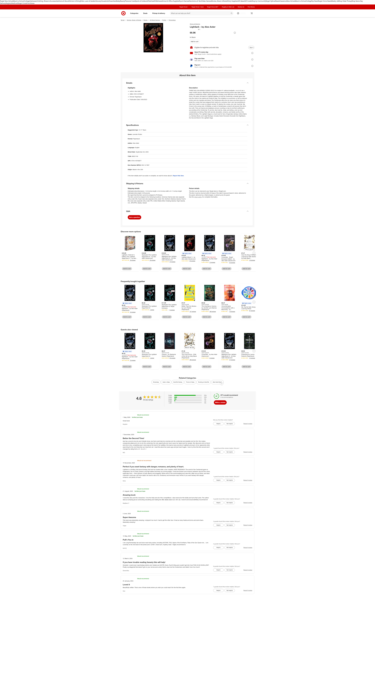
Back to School (18, 1)
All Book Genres (155, 20)
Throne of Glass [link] (190, 382)
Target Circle (22, 3)
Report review (247, 423)
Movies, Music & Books (219, 1)
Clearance (283, 1)
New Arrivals (291, 1)
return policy (198, 197)
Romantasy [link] (156, 382)
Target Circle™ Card (198, 7)
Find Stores (30, 3)
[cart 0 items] (252, 13)
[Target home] (123, 13)
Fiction (164, 20)
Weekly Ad (334, 1)
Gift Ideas (241, 1)
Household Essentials (108, 1)
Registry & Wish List (228, 7)
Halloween (33, 1)
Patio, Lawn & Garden (88, 1)
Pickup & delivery (158, 13)
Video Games (206, 1)
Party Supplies (232, 1)
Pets (149, 1)
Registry (8, 3)
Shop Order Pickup (345, 1)
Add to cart (194, 41)
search (231, 13)
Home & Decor (63, 1)
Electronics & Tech (195, 1)
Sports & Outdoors (141, 1)
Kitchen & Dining (74, 1)
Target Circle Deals (324, 1)
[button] (195, 29)
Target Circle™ (183, 7)
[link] (195, 29)
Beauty (122, 1)
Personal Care (130, 1)
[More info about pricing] (235, 33)
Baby (118, 1)
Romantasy (172, 20)
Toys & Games (184, 1)
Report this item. (178, 175)
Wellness (158, 1)
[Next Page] (253, 253)
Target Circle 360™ (212, 7)
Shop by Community (258, 1)
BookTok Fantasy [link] (177, 382)
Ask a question (134, 217)
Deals (277, 1)
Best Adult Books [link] (217, 382)
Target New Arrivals (6, 1)
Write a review (220, 402)
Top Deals (314, 1)
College (27, 1)
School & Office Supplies (170, 1)
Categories (134, 13)
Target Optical (270, 1)
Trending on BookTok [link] (203, 382)
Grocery (98, 1)
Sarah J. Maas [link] (166, 382)
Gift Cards (247, 1)
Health (153, 1)
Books (145, 20)
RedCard (14, 3)
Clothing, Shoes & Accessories (47, 1)
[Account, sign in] (242, 13)
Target (123, 20)
